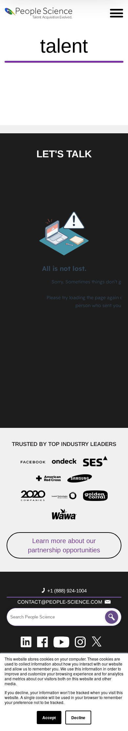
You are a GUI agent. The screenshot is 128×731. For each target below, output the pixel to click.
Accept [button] (49, 717)
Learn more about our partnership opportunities (64, 545)
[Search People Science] (111, 617)
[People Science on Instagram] (80, 641)
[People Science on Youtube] (61, 641)
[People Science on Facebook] (42, 641)
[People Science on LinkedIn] (26, 641)
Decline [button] (78, 717)
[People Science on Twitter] (96, 641)
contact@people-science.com (59, 602)
